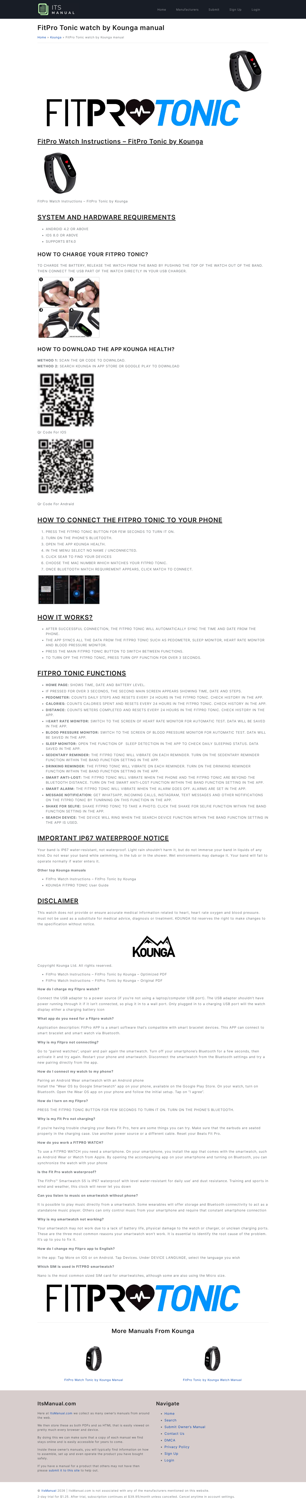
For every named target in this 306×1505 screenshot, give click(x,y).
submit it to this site (64, 1470)
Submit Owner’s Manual (184, 1427)
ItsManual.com (61, 1413)
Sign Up (235, 9)
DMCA (169, 1440)
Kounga (56, 37)
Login (256, 9)
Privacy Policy (177, 1447)
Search (170, 1420)
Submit (214, 9)
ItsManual (48, 1490)
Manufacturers (187, 9)
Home (161, 9)
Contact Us (174, 1433)
